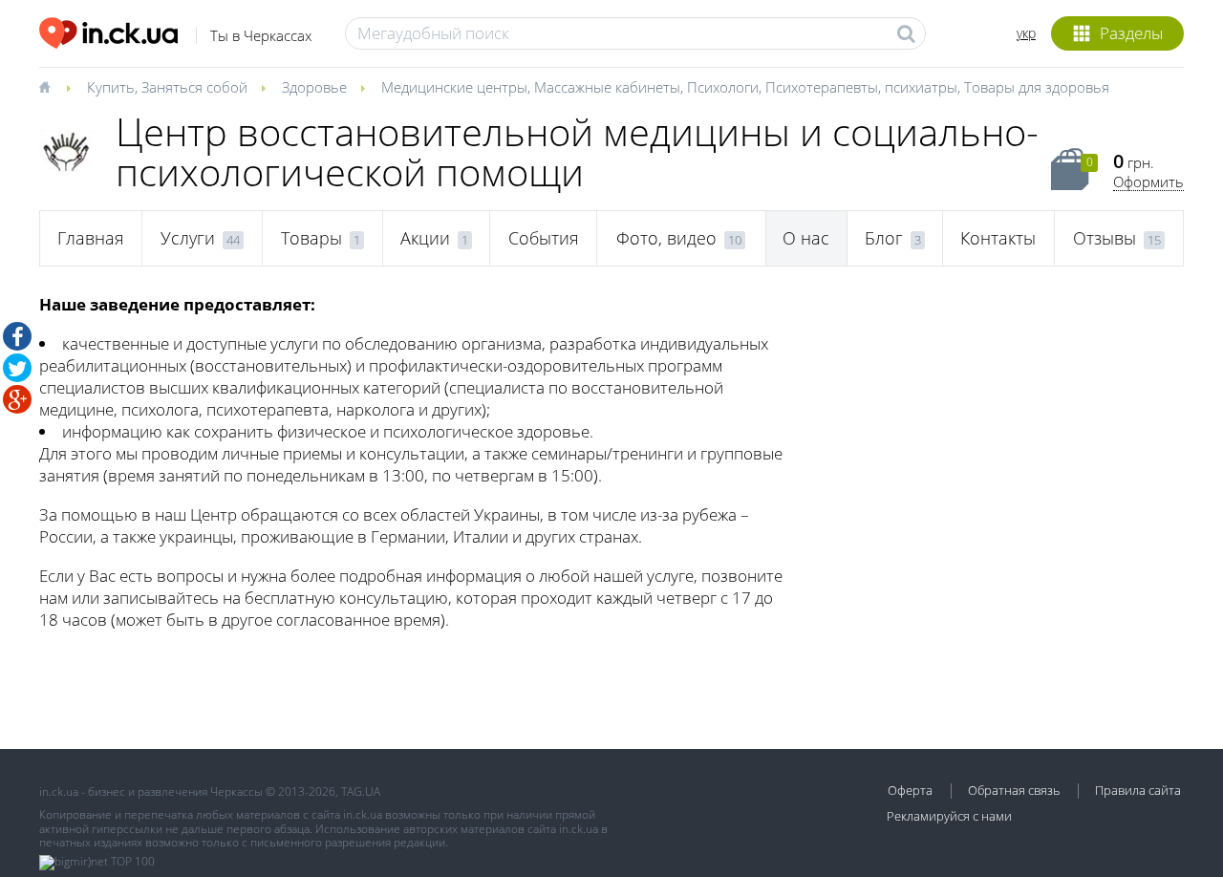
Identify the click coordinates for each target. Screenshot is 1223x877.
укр (1026, 33)
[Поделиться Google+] (17, 399)
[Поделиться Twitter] (17, 367)
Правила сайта (1138, 790)
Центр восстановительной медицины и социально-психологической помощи (577, 151)
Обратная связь (1014, 790)
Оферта (910, 790)
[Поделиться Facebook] (17, 336)
